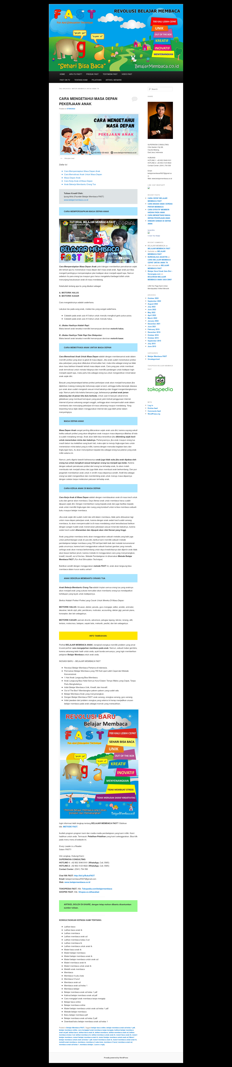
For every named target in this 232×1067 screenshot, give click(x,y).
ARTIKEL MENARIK (114, 80)
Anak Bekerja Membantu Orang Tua (80, 184)
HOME (62, 74)
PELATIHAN (96, 80)
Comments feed (154, 411)
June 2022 (152, 309)
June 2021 (152, 326)
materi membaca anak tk (102, 1039)
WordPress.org (154, 413)
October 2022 (153, 298)
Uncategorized (154, 359)
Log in (150, 405)
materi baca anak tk (123, 1035)
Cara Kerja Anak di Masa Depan (78, 180)
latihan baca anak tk (86, 1032)
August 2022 (153, 304)
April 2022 (152, 315)
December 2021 (154, 323)
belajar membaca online (68, 1030)
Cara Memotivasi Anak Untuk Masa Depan (83, 174)
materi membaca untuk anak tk (125, 1039)
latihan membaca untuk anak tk (103, 1035)
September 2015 (154, 340)
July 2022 (151, 306)
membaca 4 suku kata (94, 1042)
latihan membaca (101, 1032)
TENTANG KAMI (81, 80)
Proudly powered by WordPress (116, 1057)
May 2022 (151, 312)
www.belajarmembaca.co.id (76, 199)
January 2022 (153, 321)
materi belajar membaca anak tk (85, 1037)
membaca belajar (86, 1044)
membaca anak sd (125, 1042)
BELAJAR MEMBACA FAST (159, 248)
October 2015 (153, 338)
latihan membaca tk (83, 1035)
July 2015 (151, 343)
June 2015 (152, 346)
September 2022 (154, 301)
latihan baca (73, 1032)
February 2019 (153, 329)
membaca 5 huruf (110, 1042)
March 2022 (152, 318)
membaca (81, 1042)
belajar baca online (98, 1027)
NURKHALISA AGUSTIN (157, 257)
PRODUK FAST (92, 74)
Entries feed (153, 408)
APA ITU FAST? (75, 74)
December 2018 (154, 332)
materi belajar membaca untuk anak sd (113, 1037)
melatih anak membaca (68, 1042)
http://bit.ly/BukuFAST (84, 875)
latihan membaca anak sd (118, 1032)
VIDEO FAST (127, 74)
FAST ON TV (65, 80)
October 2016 (153, 335)
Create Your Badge (154, 236)
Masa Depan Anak (72, 177)
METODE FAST (70, 826)
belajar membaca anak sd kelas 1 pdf (120, 1027)
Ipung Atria (151, 230)
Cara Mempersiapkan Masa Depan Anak (82, 171)
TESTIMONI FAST (110, 74)
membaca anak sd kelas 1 (69, 1044)
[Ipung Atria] (149, 233)
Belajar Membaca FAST (75, 1027)
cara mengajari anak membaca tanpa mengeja (96, 1030)
